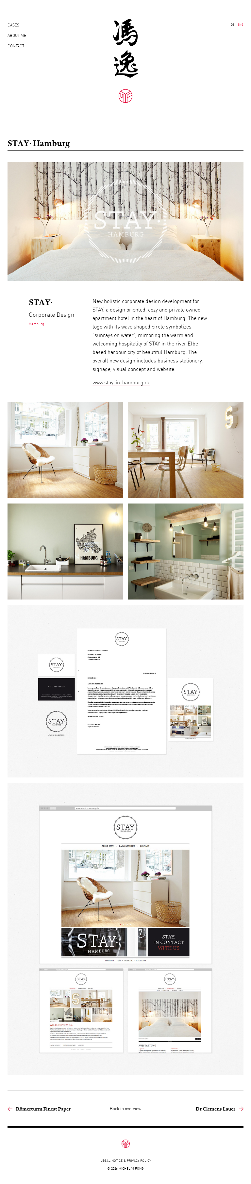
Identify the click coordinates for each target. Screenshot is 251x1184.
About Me (17, 35)
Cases (13, 25)
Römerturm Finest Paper (43, 1108)
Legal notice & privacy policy (125, 1161)
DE (232, 24)
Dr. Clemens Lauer (215, 1108)
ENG (240, 24)
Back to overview (125, 1108)
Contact (16, 45)
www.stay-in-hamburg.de (121, 382)
